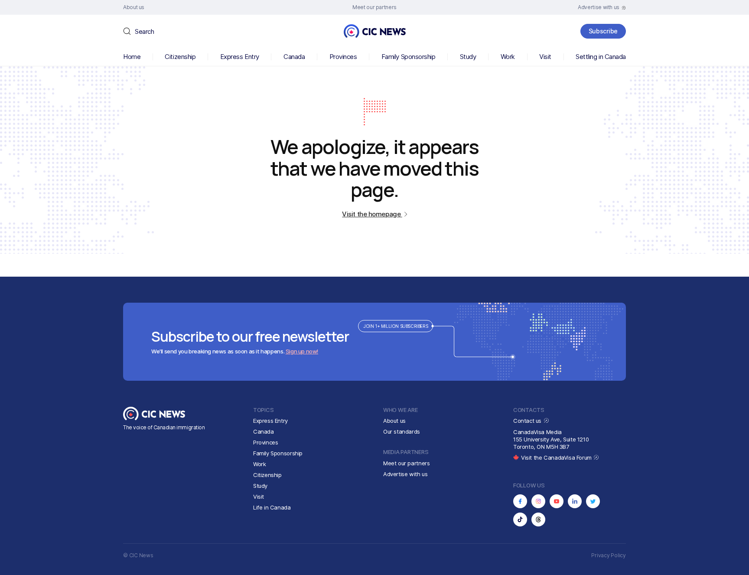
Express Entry (239, 56)
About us (394, 420)
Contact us (528, 420)
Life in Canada (272, 507)
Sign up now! (302, 351)
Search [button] (144, 31)
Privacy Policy (608, 555)
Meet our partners (406, 463)
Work (508, 56)
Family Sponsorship (408, 56)
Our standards (401, 431)
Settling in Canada (601, 56)
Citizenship (180, 56)
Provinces (343, 56)
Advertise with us (405, 473)
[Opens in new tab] (520, 501)
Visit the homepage (372, 214)
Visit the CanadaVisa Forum (557, 457)
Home (131, 56)
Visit (545, 56)
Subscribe (603, 31)
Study (468, 56)
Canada (294, 56)
